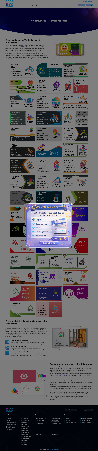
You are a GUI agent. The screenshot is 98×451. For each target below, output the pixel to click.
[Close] (71, 204)
